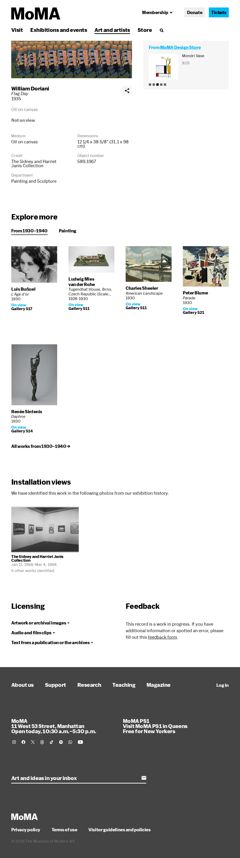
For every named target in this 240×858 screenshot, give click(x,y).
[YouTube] (80, 742)
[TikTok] (51, 742)
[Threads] (42, 742)
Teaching (123, 685)
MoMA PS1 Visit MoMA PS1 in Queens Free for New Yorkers (155, 726)
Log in (222, 685)
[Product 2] (154, 84)
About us (22, 685)
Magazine (158, 685)
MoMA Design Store (180, 47)
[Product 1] (150, 84)
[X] (33, 742)
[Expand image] (71, 59)
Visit (17, 29)
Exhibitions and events (58, 29)
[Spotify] (61, 742)
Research (89, 685)
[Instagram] (14, 742)
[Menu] (161, 30)
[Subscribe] (144, 778)
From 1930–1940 (29, 230)
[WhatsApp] (70, 742)
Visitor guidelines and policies (119, 830)
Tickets (218, 12)
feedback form (162, 637)
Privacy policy (25, 830)
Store (145, 30)
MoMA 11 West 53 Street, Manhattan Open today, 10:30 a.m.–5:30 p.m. (53, 726)
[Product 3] (157, 84)
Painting (67, 230)
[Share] (127, 91)
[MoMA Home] (35, 13)
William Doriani (30, 88)
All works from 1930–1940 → (40, 446)
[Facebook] (23, 742)
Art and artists (112, 29)
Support (55, 685)
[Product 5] (165, 84)
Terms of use (64, 830)
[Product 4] (161, 84)
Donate (194, 12)
